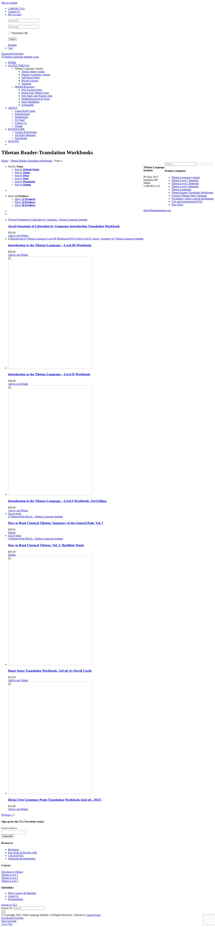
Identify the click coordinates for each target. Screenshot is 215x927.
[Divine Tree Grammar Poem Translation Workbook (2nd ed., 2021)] (75, 738)
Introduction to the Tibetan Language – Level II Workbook (49, 374)
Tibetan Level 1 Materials (185, 180)
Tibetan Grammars (181, 189)
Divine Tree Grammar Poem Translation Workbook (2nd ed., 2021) (54, 799)
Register (12, 45)
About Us (13, 896)
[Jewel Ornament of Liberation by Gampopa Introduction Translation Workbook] (75, 219)
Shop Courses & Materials (22, 893)
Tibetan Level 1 (9, 874)
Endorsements (15, 899)
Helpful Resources (24, 86)
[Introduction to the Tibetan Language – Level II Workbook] (75, 312)
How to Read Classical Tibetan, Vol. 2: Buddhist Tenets (46, 545)
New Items (177, 204)
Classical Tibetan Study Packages (189, 195)
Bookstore (13, 849)
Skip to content (9, 2)
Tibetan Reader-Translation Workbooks (31, 160)
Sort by (27, 169)
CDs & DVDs (15, 855)
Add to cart (14, 235)
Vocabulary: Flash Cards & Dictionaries (192, 198)
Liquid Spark (93, 915)
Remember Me (19, 33)
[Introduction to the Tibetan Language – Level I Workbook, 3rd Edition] (75, 440)
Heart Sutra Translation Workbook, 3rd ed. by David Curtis (50, 670)
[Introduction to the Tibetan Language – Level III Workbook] (75, 238)
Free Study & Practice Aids (22, 852)
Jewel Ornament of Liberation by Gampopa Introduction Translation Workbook (64, 226)
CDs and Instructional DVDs (186, 201)
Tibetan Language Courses (185, 177)
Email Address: (9, 828)
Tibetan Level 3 (9, 881)
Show (25, 199)
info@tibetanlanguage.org (157, 210)
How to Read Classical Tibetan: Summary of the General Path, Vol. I (55, 523)
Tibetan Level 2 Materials (185, 183)
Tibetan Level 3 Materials (185, 186)
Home (4, 160)
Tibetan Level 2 (9, 878)
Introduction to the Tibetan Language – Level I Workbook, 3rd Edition (57, 501)
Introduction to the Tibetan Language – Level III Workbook (49, 245)
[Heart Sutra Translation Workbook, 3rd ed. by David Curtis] (75, 611)
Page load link (8, 921)
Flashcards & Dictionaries (21, 858)
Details (24, 235)
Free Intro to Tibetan (12, 871)
